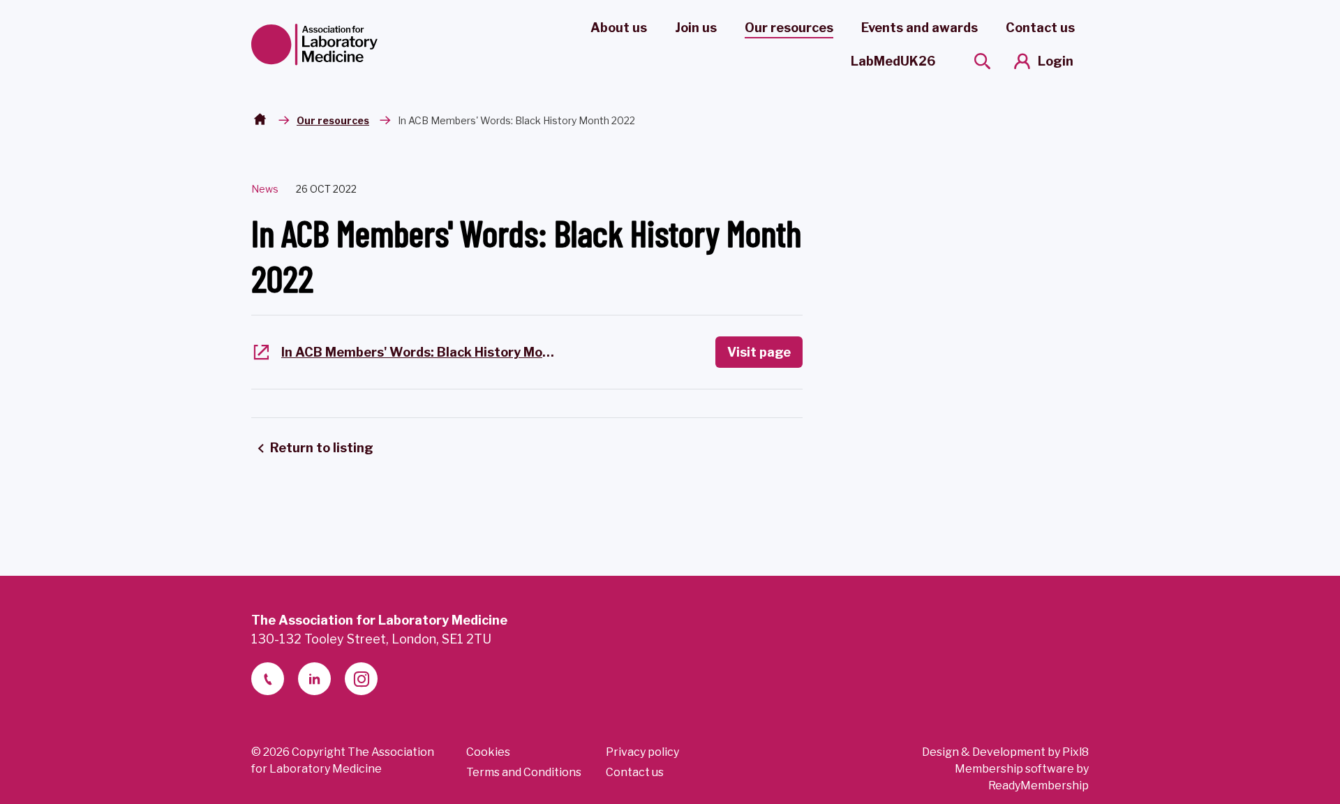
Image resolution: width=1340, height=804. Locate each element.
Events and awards (919, 27)
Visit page (759, 352)
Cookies (488, 752)
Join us (696, 27)
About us (618, 27)
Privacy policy (642, 752)
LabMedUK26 (893, 61)
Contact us (1040, 27)
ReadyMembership (1038, 785)
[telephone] (267, 678)
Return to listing (321, 447)
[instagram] (361, 678)
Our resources (789, 27)
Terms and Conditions (523, 772)
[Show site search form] (982, 61)
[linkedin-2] (314, 678)
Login (1055, 61)
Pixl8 (1075, 752)
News (264, 189)
